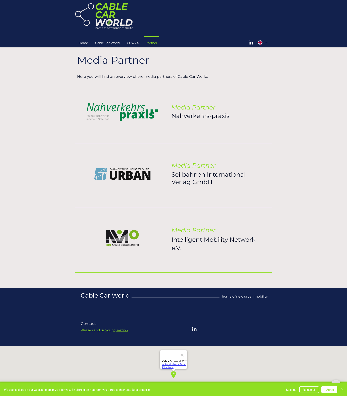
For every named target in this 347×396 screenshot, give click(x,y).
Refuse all (309, 390)
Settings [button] (291, 390)
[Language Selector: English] (262, 42)
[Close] (342, 389)
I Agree (329, 390)
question (120, 330)
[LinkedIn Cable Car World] (251, 42)
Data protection (141, 390)
